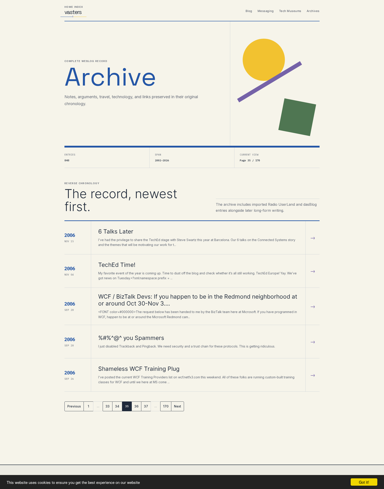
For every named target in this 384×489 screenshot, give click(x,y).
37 (146, 406)
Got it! (364, 482)
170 (165, 406)
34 (117, 406)
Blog (249, 11)
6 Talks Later (115, 231)
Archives (313, 11)
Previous (74, 406)
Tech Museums (290, 11)
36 (136, 406)
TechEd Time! (116, 264)
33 (108, 406)
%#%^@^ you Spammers (131, 337)
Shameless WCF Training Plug (139, 368)
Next (177, 406)
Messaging (266, 11)
